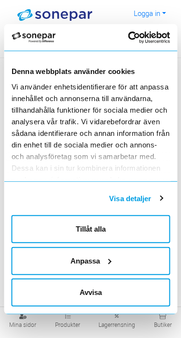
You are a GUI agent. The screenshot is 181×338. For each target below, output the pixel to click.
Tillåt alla (91, 229)
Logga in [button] (147, 13)
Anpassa (85, 260)
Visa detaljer (130, 198)
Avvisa (91, 292)
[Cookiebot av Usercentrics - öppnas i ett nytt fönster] (140, 37)
